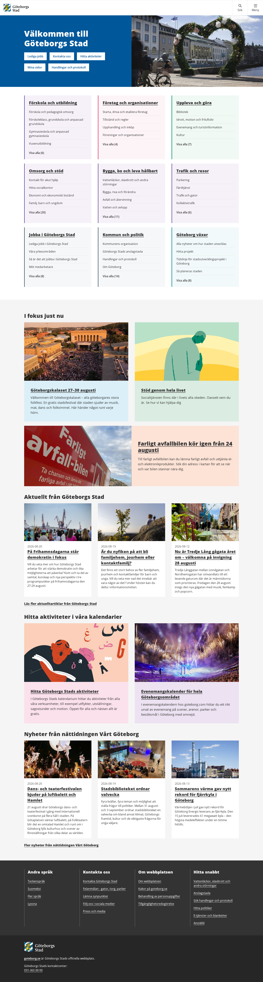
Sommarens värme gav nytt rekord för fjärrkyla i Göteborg (203, 794)
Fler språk (34, 896)
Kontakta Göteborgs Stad (100, 881)
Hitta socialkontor (41, 188)
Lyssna (32, 904)
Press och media (94, 911)
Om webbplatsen (149, 881)
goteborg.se (32, 958)
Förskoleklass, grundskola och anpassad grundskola (56, 122)
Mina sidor (35, 67)
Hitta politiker (203, 908)
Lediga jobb (35, 56)
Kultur (180, 135)
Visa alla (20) (40, 212)
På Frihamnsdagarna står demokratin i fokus (53, 554)
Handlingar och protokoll (69, 67)
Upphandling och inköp (118, 127)
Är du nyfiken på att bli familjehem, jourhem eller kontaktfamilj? (128, 557)
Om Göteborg (112, 267)
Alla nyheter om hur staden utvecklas (201, 244)
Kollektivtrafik (185, 203)
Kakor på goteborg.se (152, 889)
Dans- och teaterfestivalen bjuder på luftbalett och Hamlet (54, 794)
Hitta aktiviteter (91, 56)
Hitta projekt (184, 251)
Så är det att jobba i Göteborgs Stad (53, 259)
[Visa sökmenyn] (240, 8)
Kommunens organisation (120, 244)
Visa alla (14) (115, 276)
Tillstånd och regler (116, 120)
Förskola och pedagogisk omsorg (51, 112)
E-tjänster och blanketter (210, 915)
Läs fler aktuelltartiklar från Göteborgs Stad (60, 603)
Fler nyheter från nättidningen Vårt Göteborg (61, 845)
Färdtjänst (183, 188)
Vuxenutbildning (40, 143)
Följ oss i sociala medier (99, 904)
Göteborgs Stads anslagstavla (123, 251)
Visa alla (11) (114, 217)
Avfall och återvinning (117, 200)
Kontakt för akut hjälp (43, 180)
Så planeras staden (189, 271)
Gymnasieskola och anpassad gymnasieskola (49, 134)
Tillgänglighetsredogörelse (156, 904)
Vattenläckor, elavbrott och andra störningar (125, 182)
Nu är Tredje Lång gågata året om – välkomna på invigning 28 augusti (205, 557)
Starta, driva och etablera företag (125, 112)
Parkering (182, 180)
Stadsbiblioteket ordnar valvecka (125, 791)
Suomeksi (34, 889)
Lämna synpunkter (95, 896)
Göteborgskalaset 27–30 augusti (63, 390)
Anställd (199, 923)
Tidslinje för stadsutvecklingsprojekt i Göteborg (201, 261)
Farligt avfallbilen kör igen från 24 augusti (185, 447)
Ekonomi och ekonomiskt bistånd (51, 195)
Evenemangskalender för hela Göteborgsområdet (171, 694)
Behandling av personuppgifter (159, 896)
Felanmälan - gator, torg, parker (104, 889)
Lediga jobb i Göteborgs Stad (48, 244)
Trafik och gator (187, 195)
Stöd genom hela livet (163, 390)
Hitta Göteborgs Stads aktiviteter (65, 691)
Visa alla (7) (187, 144)
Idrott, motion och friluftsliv (194, 120)
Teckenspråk (36, 881)
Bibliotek (182, 112)
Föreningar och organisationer (123, 135)
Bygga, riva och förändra (119, 192)
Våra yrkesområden (42, 251)
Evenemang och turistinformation (199, 127)
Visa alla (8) (42, 276)
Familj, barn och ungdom (46, 203)
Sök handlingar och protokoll (213, 900)
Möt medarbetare (41, 267)
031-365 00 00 (33, 970)
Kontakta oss (62, 56)
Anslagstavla (202, 893)
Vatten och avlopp (115, 207)
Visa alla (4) (118, 144)
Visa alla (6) (41, 153)
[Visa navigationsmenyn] (255, 8)
